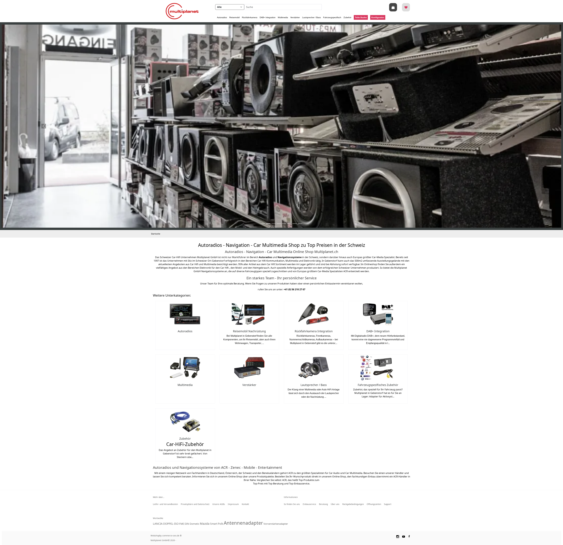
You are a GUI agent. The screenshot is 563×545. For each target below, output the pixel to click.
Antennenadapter (243, 523)
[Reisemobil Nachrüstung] (249, 314)
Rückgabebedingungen (353, 504)
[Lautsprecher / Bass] (313, 368)
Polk (220, 523)
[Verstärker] (249, 368)
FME (181, 523)
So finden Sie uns (292, 504)
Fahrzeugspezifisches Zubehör (378, 385)
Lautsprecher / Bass (311, 17)
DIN (187, 523)
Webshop (155, 535)
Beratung (323, 504)
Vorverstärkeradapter (275, 523)
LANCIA (158, 523)
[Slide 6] (294, 223)
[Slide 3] (279, 223)
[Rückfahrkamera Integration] (313, 314)
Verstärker (295, 17)
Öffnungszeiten (374, 504)
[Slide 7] (300, 223)
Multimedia (283, 17)
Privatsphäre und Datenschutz (195, 504)
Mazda (205, 523)
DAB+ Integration (267, 17)
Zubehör (347, 17)
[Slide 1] (268, 223)
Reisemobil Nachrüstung (249, 331)
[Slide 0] (263, 223)
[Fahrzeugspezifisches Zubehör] (378, 368)
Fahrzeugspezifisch (332, 17)
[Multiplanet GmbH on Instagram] (398, 536)
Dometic (194, 523)
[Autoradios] (185, 314)
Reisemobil (234, 17)
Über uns (335, 504)
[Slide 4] (284, 223)
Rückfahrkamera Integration (314, 331)
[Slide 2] (273, 223)
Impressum (233, 504)
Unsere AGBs (218, 504)
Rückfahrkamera (249, 17)
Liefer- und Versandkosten (165, 504)
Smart (213, 523)
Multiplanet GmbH (159, 540)
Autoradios (222, 17)
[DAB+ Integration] (378, 314)
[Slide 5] (289, 223)
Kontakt (245, 504)
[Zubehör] (185, 421)
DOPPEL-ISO (171, 523)
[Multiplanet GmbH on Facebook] (409, 536)
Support (387, 504)
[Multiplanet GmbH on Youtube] (404, 536)
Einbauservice (309, 504)
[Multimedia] (185, 368)
